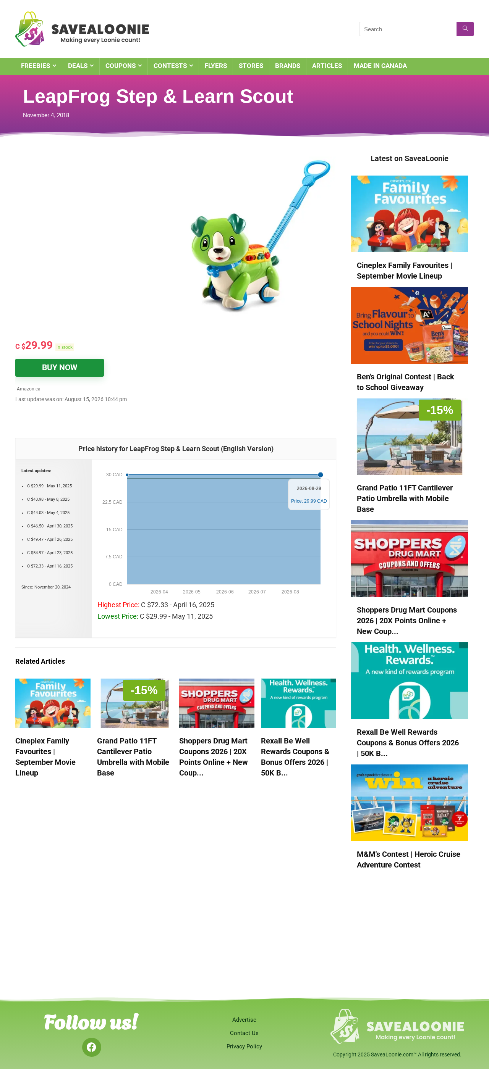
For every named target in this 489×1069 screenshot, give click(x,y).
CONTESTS (170, 65)
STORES (251, 65)
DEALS (77, 65)
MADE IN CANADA (380, 65)
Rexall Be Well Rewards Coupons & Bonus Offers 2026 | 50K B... (408, 742)
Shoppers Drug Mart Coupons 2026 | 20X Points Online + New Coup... (407, 620)
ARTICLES (327, 65)
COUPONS (120, 65)
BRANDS (287, 65)
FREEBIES (35, 65)
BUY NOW (59, 367)
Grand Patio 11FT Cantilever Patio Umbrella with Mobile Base (405, 498)
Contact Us (244, 1033)
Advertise (244, 1019)
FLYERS (216, 65)
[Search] (465, 29)
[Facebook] (91, 1047)
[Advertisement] (95, 209)
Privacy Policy (244, 1046)
